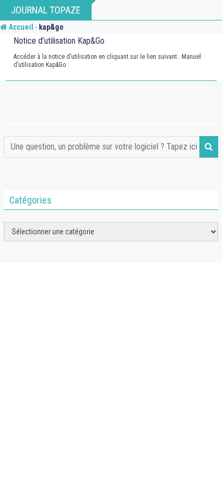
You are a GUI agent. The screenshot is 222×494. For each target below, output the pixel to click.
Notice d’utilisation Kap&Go (59, 41)
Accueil (20, 27)
